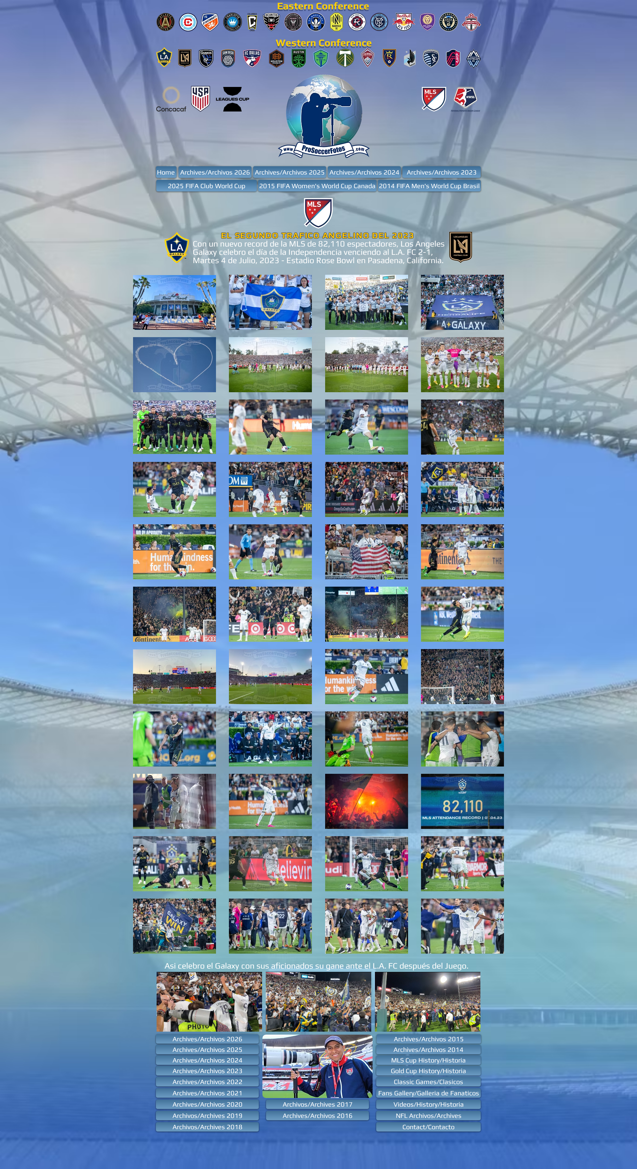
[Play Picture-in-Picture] (242, 1022)
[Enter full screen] (253, 1022)
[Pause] (165, 1022)
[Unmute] (176, 1022)
